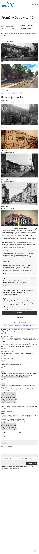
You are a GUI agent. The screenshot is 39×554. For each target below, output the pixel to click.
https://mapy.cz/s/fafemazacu (8, 402)
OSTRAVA (12, 28)
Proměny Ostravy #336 (7, 129)
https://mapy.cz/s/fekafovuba (8, 397)
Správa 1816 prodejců (9, 309)
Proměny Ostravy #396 (7, 103)
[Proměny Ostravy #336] (19, 139)
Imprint (33, 325)
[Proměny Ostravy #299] (19, 221)
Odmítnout (19, 317)
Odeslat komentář (31, 463)
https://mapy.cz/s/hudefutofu (8, 400)
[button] (36, 229)
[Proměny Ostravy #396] (19, 114)
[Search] (35, 4)
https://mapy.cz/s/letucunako (8, 396)
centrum (23, 25)
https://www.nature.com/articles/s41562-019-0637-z (14, 376)
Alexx (2, 372)
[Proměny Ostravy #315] (19, 165)
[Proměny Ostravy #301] (19, 193)
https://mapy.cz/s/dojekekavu (8, 427)
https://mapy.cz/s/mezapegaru (9, 429)
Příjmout (19, 313)
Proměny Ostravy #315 (7, 152)
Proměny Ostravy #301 (7, 181)
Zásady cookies (8, 325)
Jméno (3, 456)
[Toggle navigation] (32, 4)
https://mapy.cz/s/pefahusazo (8, 392)
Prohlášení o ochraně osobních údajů (21, 325)
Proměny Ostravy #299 (7, 209)
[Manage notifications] (35, 550)
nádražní (30, 25)
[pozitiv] (2, 333)
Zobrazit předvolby (19, 322)
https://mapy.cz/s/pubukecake (8, 425)
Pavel (2, 338)
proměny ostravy (26, 28)
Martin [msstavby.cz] (7, 26)
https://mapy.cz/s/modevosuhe (9, 399)
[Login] (37, 4)
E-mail (21, 456)
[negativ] (5, 333)
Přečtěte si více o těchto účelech (24, 309)
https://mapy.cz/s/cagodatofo (8, 394)
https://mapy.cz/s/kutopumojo (8, 424)
